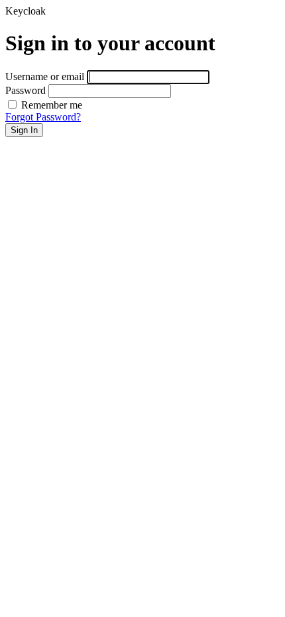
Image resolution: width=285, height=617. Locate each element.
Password (25, 90)
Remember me (50, 105)
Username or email (44, 76)
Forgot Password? (43, 116)
